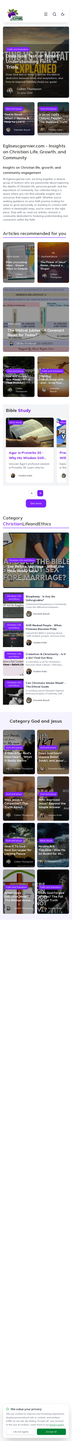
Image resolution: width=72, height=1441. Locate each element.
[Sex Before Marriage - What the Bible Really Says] (36, 560)
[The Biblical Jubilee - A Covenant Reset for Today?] (36, 319)
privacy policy (56, 1424)
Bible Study (13, 256)
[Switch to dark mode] (62, 14)
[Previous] (32, 493)
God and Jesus (14, 108)
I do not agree (20, 1431)
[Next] (40, 493)
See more (36, 503)
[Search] (54, 14)
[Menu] (45, 14)
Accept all (51, 1431)
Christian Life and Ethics (22, 560)
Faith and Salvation (17, 49)
